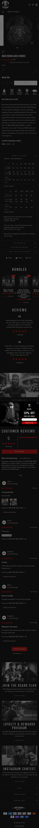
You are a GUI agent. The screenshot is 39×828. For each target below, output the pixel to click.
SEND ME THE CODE (29, 422)
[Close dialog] (37, 403)
